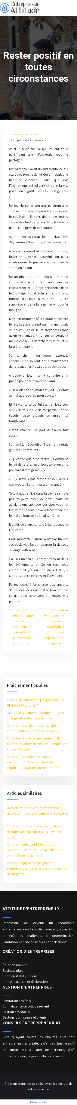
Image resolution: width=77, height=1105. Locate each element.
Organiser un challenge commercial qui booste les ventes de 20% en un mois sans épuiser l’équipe (37, 744)
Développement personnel (25, 134)
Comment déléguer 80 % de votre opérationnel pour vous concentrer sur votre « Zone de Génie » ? (35, 850)
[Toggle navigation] (72, 8)
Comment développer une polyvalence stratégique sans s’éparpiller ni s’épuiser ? (52, 627)
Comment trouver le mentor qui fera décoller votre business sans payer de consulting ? (34, 832)
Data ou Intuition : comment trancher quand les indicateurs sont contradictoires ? (37, 813)
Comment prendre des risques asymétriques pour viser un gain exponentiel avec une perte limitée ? (33, 762)
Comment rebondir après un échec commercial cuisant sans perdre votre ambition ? (23, 627)
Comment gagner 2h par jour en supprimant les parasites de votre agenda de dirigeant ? (37, 868)
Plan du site (38, 1102)
